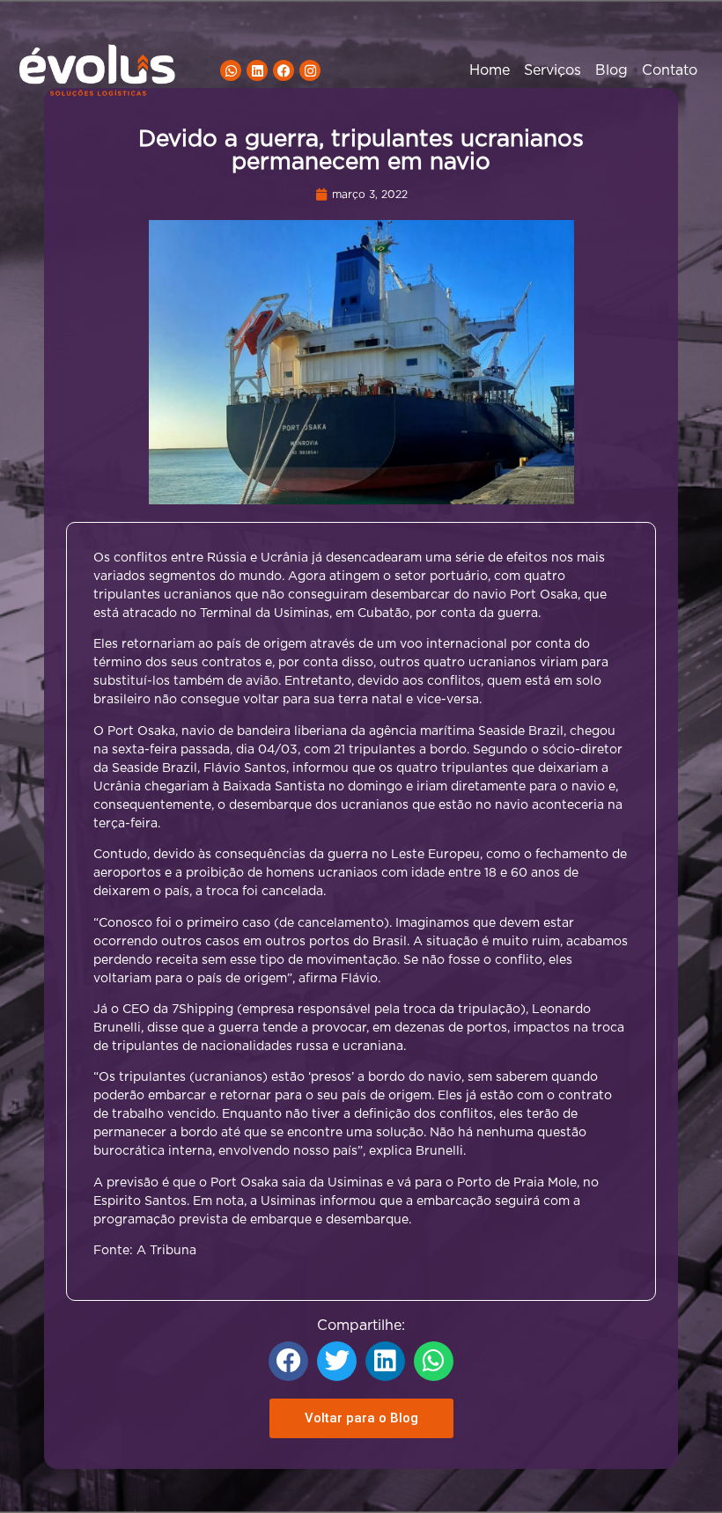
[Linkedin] (257, 70)
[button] (288, 1361)
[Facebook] (283, 70)
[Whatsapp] (230, 70)
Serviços (552, 70)
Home (489, 70)
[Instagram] (309, 70)
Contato (669, 70)
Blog (611, 70)
